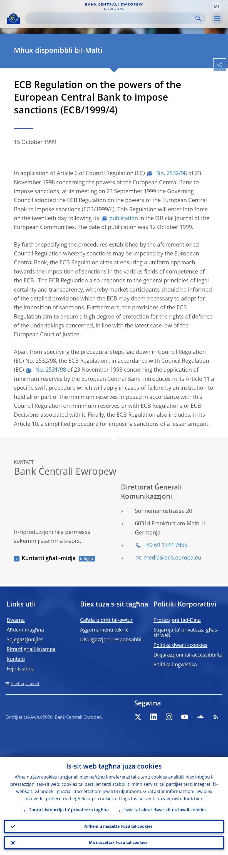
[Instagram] (169, 717)
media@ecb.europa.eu (172, 558)
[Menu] (217, 18)
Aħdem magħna (25, 630)
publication (123, 219)
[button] (216, 6)
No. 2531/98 (50, 370)
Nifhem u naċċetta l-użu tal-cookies (118, 827)
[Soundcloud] (200, 717)
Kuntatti (16, 659)
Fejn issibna (20, 669)
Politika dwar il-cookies (180, 645)
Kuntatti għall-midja (49, 558)
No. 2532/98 (171, 174)
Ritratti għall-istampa (31, 649)
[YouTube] (184, 717)
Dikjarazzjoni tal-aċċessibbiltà (187, 655)
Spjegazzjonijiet (25, 639)
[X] (138, 717)
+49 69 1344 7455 (165, 545)
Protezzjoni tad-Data (177, 620)
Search (198, 18)
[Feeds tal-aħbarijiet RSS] (215, 717)
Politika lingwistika (175, 664)
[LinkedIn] (153, 717)
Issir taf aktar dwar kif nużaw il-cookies (165, 810)
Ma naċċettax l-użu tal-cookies (118, 843)
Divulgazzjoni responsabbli (111, 639)
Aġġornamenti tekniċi (105, 630)
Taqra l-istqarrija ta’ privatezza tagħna (69, 810)
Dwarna (16, 620)
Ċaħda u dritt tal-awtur (106, 620)
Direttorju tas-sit (25, 684)
